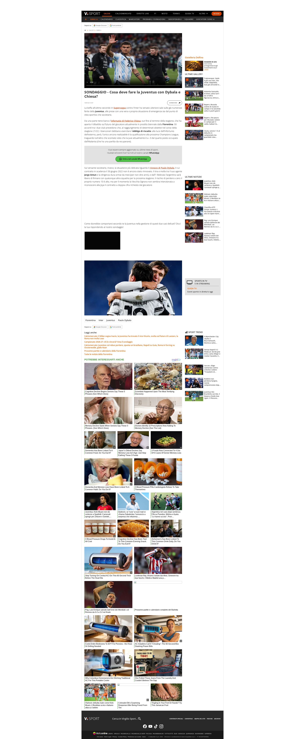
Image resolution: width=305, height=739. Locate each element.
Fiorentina (90, 320)
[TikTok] (156, 728)
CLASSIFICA (121, 19)
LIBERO (110, 733)
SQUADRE (189, 19)
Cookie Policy (122, 736)
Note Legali (107, 736)
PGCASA (149, 733)
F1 (155, 13)
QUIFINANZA (190, 733)
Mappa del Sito (199, 719)
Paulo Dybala (124, 320)
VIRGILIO (117, 733)
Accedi (217, 14)
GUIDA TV (189, 13)
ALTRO (202, 13)
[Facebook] (145, 728)
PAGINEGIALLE (125, 733)
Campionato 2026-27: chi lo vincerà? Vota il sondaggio (108, 341)
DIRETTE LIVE (143, 13)
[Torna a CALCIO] (85, 19)
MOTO (165, 13)
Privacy (114, 736)
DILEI (175, 733)
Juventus (110, 320)
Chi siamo (100, 736)
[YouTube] (150, 728)
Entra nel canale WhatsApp (135, 159)
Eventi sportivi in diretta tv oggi (200, 291)
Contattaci (189, 719)
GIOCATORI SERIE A (205, 19)
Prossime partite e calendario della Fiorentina (104, 351)
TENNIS (176, 13)
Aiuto (144, 736)
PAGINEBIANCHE (158, 733)
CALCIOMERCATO (123, 13)
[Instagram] (161, 728)
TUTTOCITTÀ (169, 733)
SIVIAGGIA (181, 733)
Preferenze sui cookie (134, 736)
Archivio (217, 719)
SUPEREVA (208, 733)
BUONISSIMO (199, 733)
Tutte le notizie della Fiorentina (98, 354)
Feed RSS (210, 719)
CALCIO (107, 13)
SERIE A (98, 30)
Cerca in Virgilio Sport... (125, 718)
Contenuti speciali (176, 719)
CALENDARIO (107, 19)
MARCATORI (134, 19)
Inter (101, 320)
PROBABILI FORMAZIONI (154, 19)
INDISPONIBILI (175, 19)
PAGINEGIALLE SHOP (138, 733)
